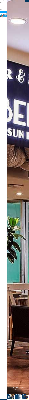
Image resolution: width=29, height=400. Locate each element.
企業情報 (1, 9)
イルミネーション (1, 5)
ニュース (1, 8)
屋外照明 (1, 2)
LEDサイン (1, 4)
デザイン (1, 6)
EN (4, 17)
